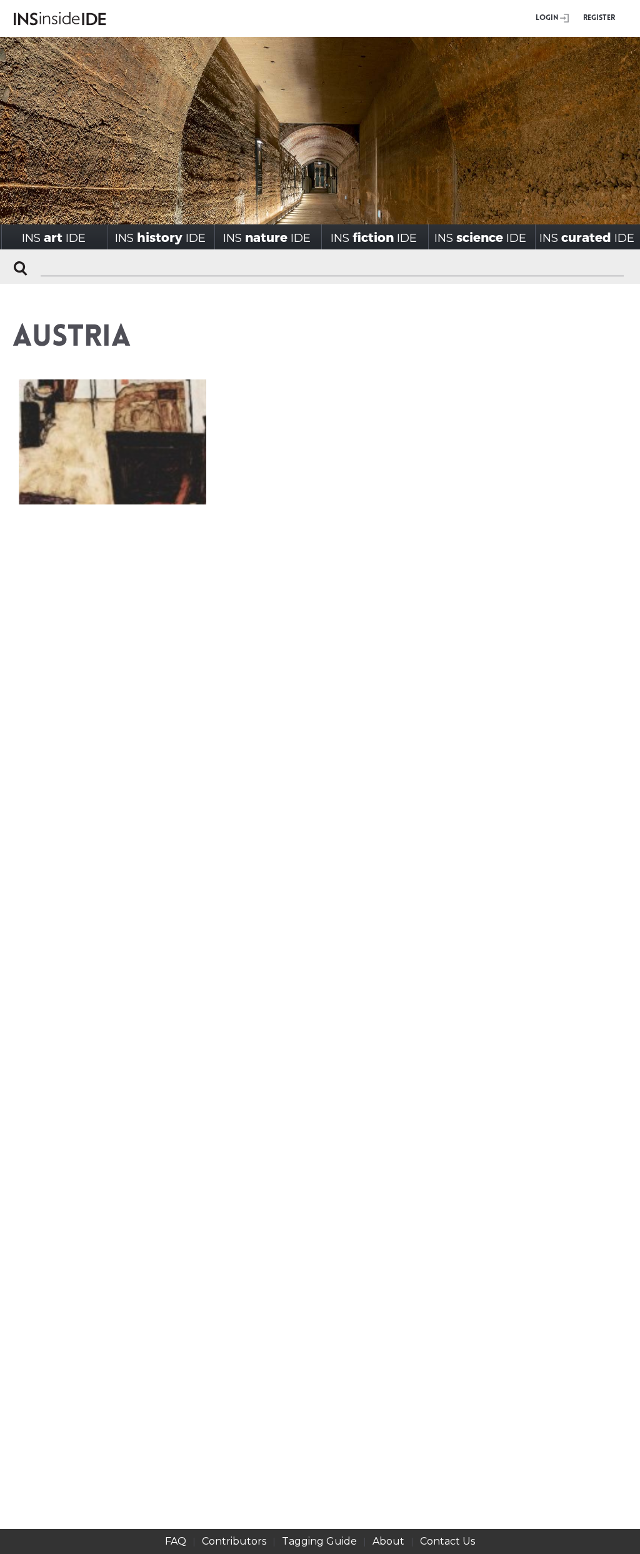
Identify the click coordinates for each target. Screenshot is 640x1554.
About (388, 1541)
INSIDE (54, 237)
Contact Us (447, 1541)
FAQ (175, 1541)
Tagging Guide (319, 1541)
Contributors (234, 1541)
